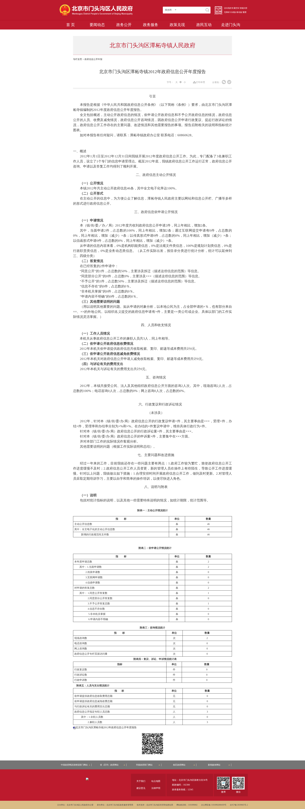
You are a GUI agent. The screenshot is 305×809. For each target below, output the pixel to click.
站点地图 (155, 781)
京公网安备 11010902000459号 (213, 805)
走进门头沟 (230, 25)
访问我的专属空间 (231, 8)
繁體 (244, 12)
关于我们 (140, 781)
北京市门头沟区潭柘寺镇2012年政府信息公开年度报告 (106, 727)
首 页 (70, 25)
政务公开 (124, 25)
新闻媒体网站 (214, 765)
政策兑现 (177, 25)
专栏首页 (77, 59)
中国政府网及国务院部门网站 (75, 765)
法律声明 (155, 788)
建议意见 (140, 788)
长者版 (233, 12)
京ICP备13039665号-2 (239, 805)
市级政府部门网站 (144, 765)
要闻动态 (97, 25)
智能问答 (243, 8)
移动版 (239, 12)
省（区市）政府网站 (109, 765)
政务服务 (150, 25)
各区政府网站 (179, 765)
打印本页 (200, 82)
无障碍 (227, 12)
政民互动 (204, 25)
